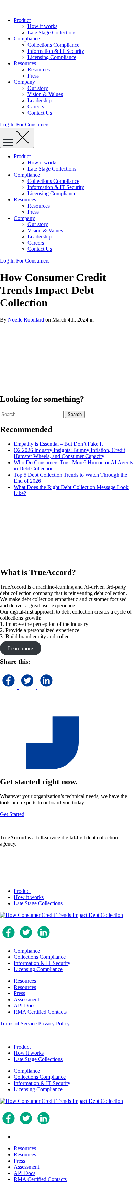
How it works (42, 26)
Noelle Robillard (26, 320)
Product (22, 20)
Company (24, 82)
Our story (37, 88)
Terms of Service (18, 1023)
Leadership (39, 100)
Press (33, 76)
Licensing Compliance (51, 57)
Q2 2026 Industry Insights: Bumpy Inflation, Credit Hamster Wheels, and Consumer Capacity (69, 453)
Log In (7, 124)
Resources (25, 63)
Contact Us (39, 113)
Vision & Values (45, 94)
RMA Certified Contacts (40, 1012)
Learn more (20, 648)
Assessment (26, 999)
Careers (35, 106)
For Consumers (32, 124)
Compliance (27, 39)
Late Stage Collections (51, 32)
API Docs (24, 1005)
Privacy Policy (54, 1023)
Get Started (12, 814)
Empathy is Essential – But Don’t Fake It (58, 444)
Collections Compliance (53, 45)
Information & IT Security (55, 51)
